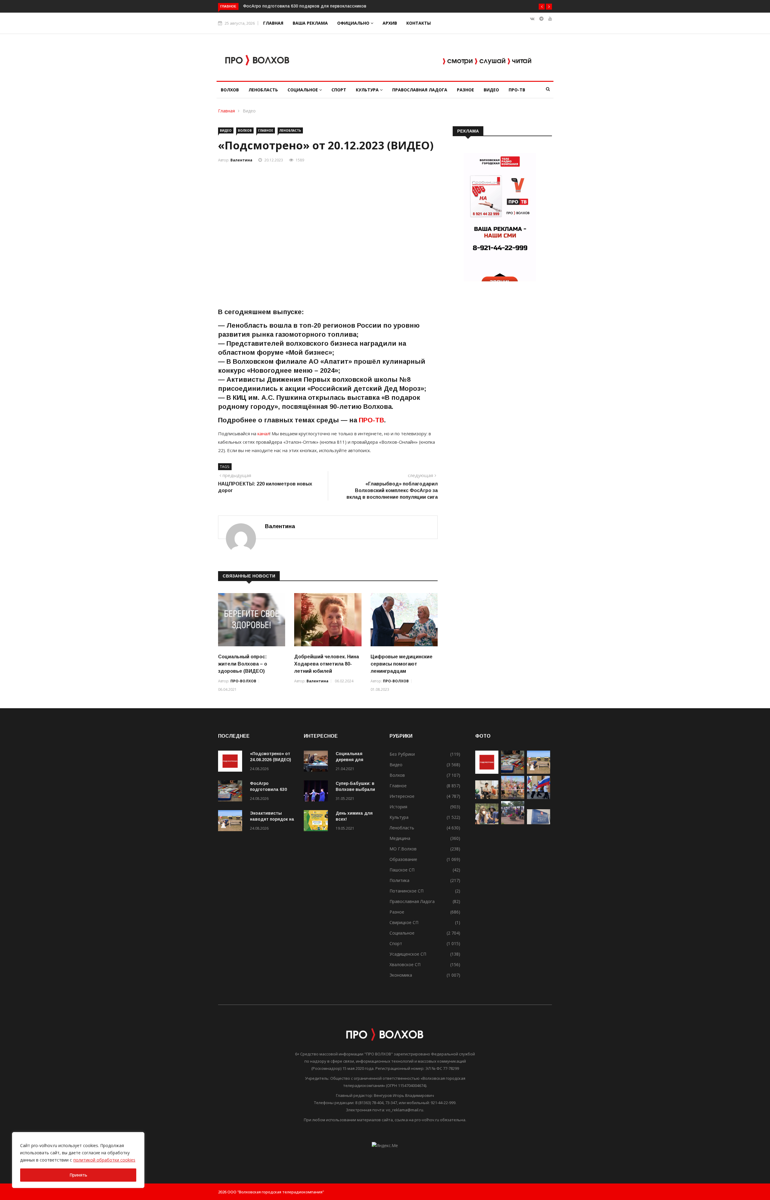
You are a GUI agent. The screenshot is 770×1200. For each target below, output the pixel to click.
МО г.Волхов (403, 849)
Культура (368, 90)
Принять (78, 1175)
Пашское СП (402, 870)
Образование (403, 859)
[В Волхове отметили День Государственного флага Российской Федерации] (538, 797)
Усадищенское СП (408, 954)
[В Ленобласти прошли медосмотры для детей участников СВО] (486, 797)
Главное (265, 130)
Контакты (418, 23)
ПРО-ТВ (517, 90)
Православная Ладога (419, 90)
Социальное (303, 90)
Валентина (241, 160)
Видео (491, 90)
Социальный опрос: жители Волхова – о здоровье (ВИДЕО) (242, 664)
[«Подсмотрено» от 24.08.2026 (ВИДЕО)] (231, 762)
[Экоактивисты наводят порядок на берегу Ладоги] (231, 821)
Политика (399, 880)
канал (263, 433)
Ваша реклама (310, 23)
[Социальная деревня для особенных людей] (317, 762)
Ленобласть (263, 90)
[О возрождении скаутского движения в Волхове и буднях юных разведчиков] (486, 822)
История (398, 807)
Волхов (230, 90)
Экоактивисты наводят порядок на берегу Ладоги (272, 819)
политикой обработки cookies (104, 1160)
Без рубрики (402, 754)
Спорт (338, 90)
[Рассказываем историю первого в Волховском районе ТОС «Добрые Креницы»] (512, 822)
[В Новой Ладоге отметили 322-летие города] (512, 797)
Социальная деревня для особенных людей (355, 759)
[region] (78, 1160)
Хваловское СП (405, 964)
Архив (390, 23)
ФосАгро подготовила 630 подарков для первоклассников (304, 6)
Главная (273, 23)
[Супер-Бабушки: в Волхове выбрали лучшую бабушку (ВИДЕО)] (317, 792)
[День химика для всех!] (317, 821)
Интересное (402, 796)
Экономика (401, 975)
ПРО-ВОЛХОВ (243, 681)
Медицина (400, 838)
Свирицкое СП (404, 922)
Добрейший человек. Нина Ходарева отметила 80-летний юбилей (326, 664)
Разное (465, 90)
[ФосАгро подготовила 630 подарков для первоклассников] (231, 792)
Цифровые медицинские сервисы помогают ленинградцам (402, 664)
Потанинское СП (407, 891)
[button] (542, 7)
